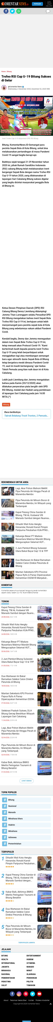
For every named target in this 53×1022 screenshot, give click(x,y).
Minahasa (12, 831)
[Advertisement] (26, 41)
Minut (29, 970)
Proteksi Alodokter (42, 1000)
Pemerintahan (14, 844)
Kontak (31, 1000)
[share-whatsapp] (18, 11)
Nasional (12, 806)
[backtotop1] (50, 1004)
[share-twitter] (12, 11)
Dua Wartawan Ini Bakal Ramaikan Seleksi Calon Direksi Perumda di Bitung (17, 679)
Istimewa (12, 837)
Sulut (4, 985)
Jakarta (5, 967)
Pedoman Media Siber (18, 1000)
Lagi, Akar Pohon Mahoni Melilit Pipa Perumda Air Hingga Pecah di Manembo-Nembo (18, 731)
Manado (12, 812)
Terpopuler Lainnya (26, 943)
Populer (37, 4)
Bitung (6, 404)
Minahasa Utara (15, 818)
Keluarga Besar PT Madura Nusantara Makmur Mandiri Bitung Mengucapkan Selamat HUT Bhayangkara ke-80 (18, 644)
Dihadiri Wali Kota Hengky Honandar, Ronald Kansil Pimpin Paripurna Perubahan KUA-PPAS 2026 (17, 627)
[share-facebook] (6, 11)
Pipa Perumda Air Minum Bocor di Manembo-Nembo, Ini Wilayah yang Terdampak (18, 748)
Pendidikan (32, 978)
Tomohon (31, 985)
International (8, 963)
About (6, 1000)
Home (3, 71)
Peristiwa (6, 981)
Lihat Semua (27, 781)
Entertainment (34, 956)
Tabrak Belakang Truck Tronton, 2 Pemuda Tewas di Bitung (26, 415)
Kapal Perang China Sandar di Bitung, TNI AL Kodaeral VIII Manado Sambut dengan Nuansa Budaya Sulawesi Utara (18, 610)
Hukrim (11, 825)
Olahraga (31, 974)
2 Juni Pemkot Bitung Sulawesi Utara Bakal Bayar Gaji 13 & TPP (17, 660)
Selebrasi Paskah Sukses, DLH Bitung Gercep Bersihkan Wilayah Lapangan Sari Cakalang (17, 713)
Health (4, 959)
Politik (30, 981)
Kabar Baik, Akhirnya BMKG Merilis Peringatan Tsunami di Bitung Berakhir (16, 765)
